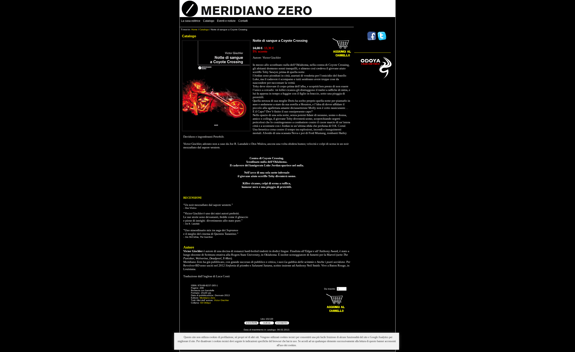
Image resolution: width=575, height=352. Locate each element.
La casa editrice (190, 20)
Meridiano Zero (207, 298)
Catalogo (208, 20)
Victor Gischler (221, 300)
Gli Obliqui (205, 302)
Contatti (243, 20)
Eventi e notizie (226, 20)
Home (194, 29)
